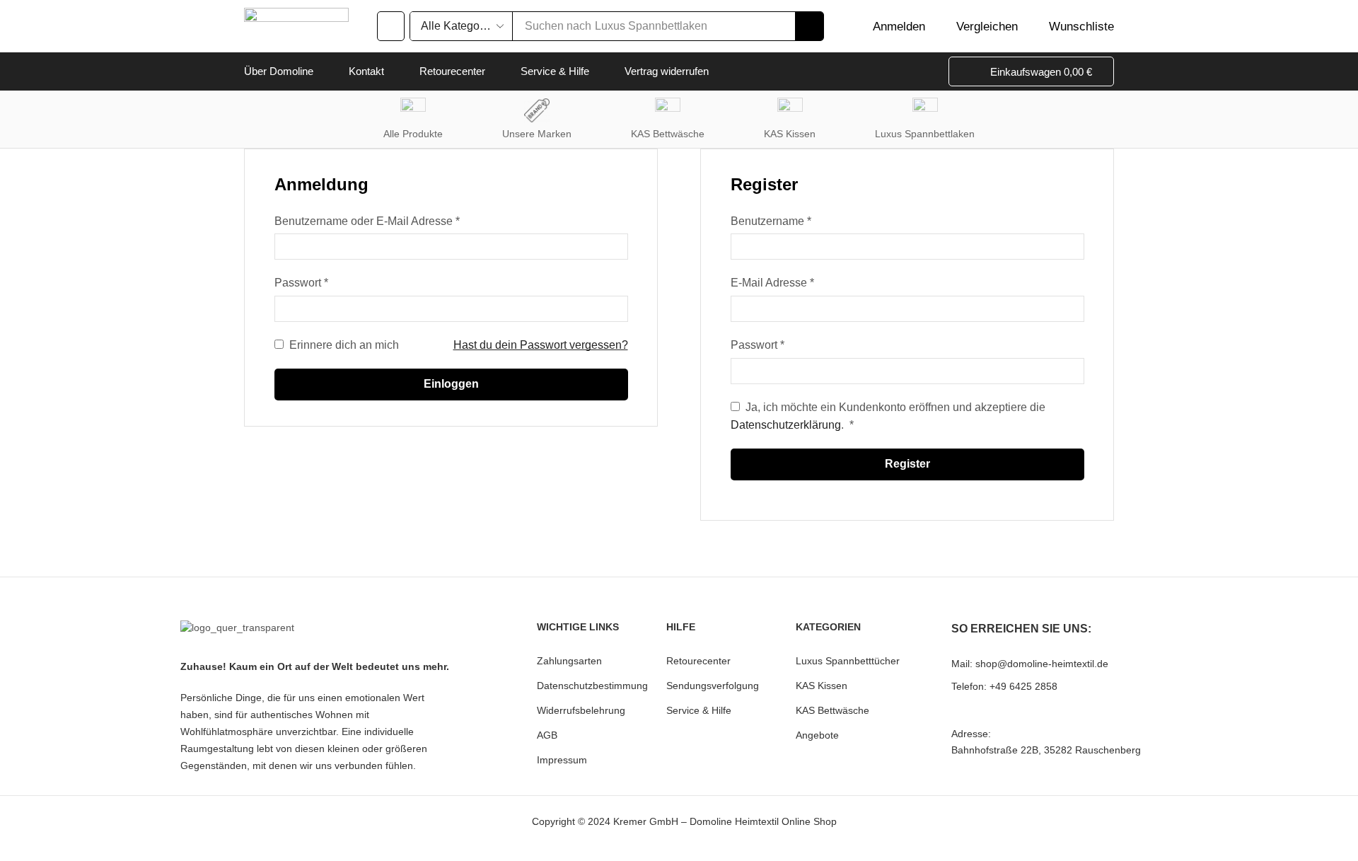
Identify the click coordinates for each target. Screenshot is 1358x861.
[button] (391, 26)
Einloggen (451, 384)
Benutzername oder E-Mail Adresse (367, 219)
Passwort (301, 281)
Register (907, 464)
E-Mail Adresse (772, 281)
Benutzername (771, 219)
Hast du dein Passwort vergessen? (540, 345)
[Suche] (809, 26)
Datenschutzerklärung (786, 425)
